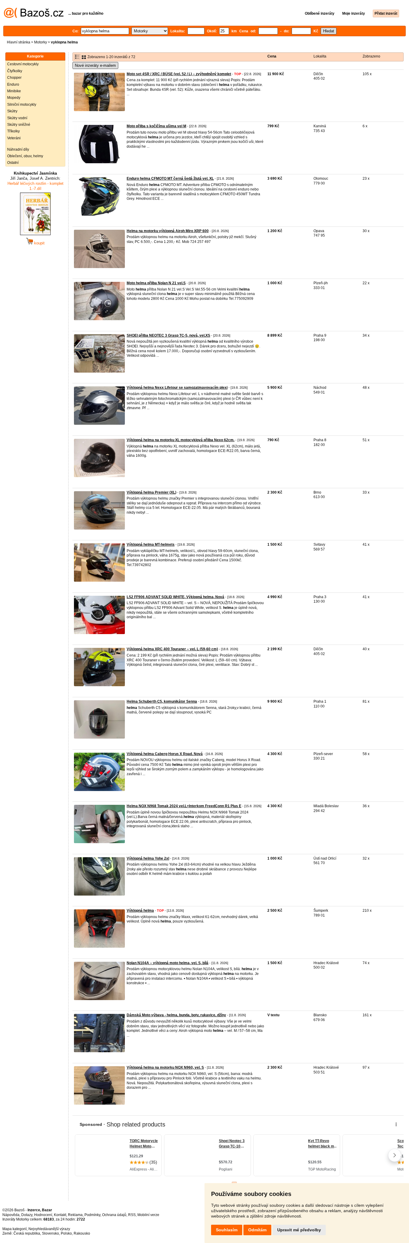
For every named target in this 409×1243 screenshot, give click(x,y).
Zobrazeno (371, 56)
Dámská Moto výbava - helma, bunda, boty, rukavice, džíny (176, 1015)
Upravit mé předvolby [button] (299, 1229)
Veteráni (14, 138)
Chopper (14, 77)
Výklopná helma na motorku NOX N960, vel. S (165, 1067)
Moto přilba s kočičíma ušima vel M (156, 126)
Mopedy (13, 98)
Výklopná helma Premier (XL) (151, 492)
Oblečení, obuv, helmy (25, 156)
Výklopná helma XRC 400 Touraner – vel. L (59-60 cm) (172, 649)
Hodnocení (43, 1215)
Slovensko (50, 1233)
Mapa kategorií (14, 1229)
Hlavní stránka (18, 42)
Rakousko (82, 1233)
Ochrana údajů (114, 1215)
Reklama (75, 1215)
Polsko (66, 1233)
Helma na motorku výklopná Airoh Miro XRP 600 (168, 231)
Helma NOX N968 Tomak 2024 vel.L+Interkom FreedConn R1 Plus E (184, 806)
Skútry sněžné (18, 125)
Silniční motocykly (21, 104)
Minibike (14, 91)
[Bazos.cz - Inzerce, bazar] (33, 17)
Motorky (40, 42)
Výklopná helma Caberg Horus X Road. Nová (165, 754)
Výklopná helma (140, 910)
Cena (271, 56)
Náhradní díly (18, 149)
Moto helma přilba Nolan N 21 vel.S (156, 283)
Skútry (12, 111)
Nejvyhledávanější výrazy (49, 1229)
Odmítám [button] (257, 1229)
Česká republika (26, 1233)
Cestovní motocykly (23, 64)
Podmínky (92, 1215)
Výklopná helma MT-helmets (151, 544)
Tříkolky (13, 131)
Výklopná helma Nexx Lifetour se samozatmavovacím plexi (177, 387)
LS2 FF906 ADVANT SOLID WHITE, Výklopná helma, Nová (175, 597)
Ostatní (13, 163)
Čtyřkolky (14, 71)
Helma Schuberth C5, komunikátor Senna (162, 701)
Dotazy (26, 1215)
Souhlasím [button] (226, 1229)
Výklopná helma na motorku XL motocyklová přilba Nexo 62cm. (180, 440)
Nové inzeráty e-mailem (95, 65)
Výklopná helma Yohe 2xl (148, 858)
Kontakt (60, 1215)
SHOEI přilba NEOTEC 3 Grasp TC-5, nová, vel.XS (168, 335)
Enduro (13, 84)
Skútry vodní (17, 118)
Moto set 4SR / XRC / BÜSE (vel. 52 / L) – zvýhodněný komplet (179, 74)
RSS (132, 1215)
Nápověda (10, 1215)
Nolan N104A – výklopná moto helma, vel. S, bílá (167, 963)
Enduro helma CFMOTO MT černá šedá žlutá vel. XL (170, 178)
